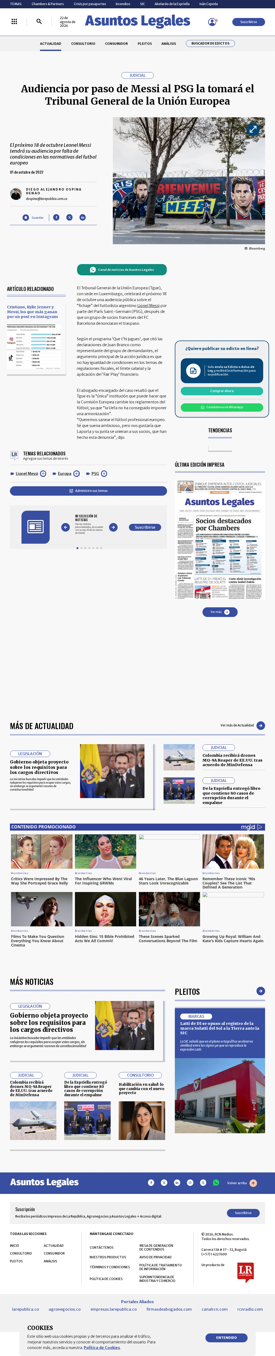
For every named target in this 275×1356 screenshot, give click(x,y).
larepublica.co (25, 1309)
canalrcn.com (215, 1309)
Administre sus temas (91, 491)
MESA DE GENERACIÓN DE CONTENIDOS (156, 1248)
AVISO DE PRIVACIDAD (155, 1257)
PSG (95, 473)
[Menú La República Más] (14, 22)
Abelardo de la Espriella (172, 4)
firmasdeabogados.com (169, 1309)
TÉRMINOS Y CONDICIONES (110, 1267)
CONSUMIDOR (116, 44)
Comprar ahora (222, 391)
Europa (64, 473)
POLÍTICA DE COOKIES (106, 1279)
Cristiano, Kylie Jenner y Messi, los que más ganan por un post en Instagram (32, 312)
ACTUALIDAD (50, 44)
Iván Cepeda (209, 4)
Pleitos (187, 991)
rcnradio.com (250, 1309)
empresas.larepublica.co (114, 1309)
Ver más (216, 612)
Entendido (226, 1338)
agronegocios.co (65, 1309)
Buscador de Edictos (210, 43)
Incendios (123, 4)
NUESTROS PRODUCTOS (108, 1257)
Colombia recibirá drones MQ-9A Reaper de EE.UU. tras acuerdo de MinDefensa (232, 760)
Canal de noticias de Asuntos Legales (126, 270)
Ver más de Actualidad (237, 725)
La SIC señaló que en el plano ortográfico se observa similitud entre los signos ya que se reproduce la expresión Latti (216, 1045)
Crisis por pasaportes (90, 4)
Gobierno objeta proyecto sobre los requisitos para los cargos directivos (39, 767)
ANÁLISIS (168, 44)
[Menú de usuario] (212, 22)
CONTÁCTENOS (102, 1247)
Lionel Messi (27, 473)
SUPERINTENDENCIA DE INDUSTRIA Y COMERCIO (157, 1279)
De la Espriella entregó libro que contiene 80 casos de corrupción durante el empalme (231, 795)
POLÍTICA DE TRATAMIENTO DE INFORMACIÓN (160, 1267)
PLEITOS (145, 44)
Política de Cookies (102, 1347)
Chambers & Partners (48, 4)
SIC (142, 4)
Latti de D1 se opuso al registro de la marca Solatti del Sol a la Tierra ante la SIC (219, 1028)
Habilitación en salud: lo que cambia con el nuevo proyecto (141, 1088)
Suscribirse (248, 22)
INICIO (14, 1246)
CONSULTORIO (83, 44)
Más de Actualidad (41, 725)
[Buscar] (39, 22)
